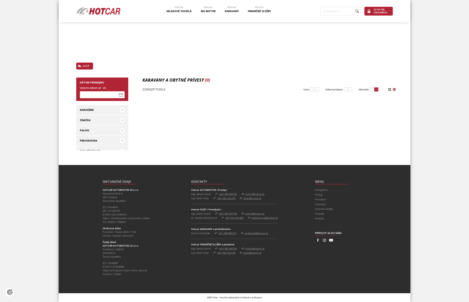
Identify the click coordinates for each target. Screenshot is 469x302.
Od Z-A (372, 89)
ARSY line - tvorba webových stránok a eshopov (234, 297)
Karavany (232, 9)
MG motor (208, 9)
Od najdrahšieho (312, 89)
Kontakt (319, 218)
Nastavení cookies (9, 292)
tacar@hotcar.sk (252, 198)
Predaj (318, 194)
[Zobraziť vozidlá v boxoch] (390, 89)
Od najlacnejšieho (317, 89)
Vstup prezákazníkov (380, 11)
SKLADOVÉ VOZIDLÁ (179, 9)
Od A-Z (376, 89)
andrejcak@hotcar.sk (256, 233)
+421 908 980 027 (227, 233)
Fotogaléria (321, 190)
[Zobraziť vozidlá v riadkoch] (394, 89)
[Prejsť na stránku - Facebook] (318, 240)
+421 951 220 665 (234, 218)
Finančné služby (259, 9)
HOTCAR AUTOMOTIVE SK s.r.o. (98, 11)
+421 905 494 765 (228, 194)
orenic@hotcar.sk (255, 194)
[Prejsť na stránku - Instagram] (324, 240)
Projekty (319, 213)
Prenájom (320, 199)
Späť (86, 66)
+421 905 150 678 (226, 198)
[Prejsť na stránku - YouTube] (331, 240)
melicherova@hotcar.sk (265, 218)
